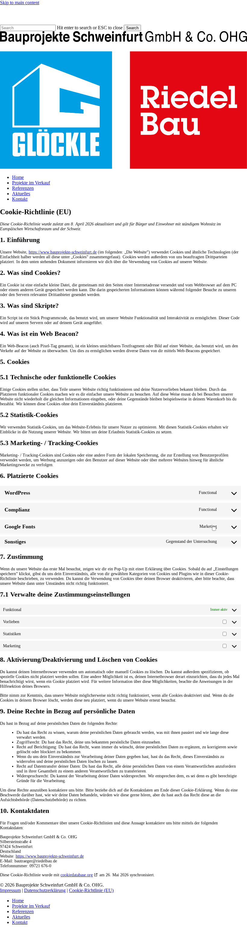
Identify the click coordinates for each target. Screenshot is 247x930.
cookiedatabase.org (77, 875)
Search (132, 28)
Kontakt (19, 922)
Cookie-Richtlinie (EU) (91, 890)
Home (18, 900)
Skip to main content (19, 2)
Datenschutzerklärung (45, 890)
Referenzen (23, 911)
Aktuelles (21, 916)
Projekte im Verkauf (31, 906)
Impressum (10, 890)
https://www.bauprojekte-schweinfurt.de (63, 252)
